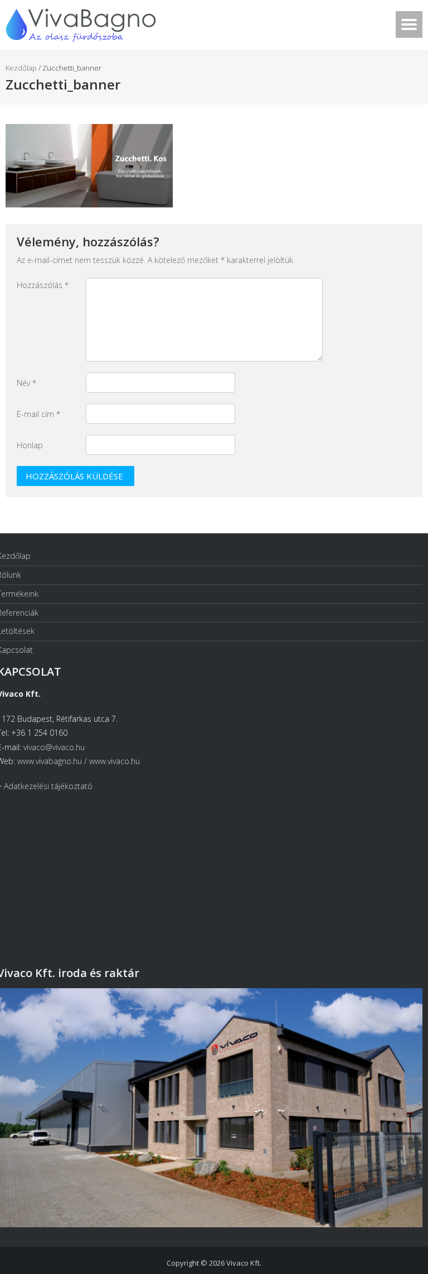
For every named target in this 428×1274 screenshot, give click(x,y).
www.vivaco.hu (114, 761)
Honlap (30, 445)
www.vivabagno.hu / (53, 761)
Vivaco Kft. (243, 1263)
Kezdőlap (21, 68)
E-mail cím (38, 414)
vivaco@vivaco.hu (54, 747)
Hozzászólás (43, 285)
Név (26, 383)
